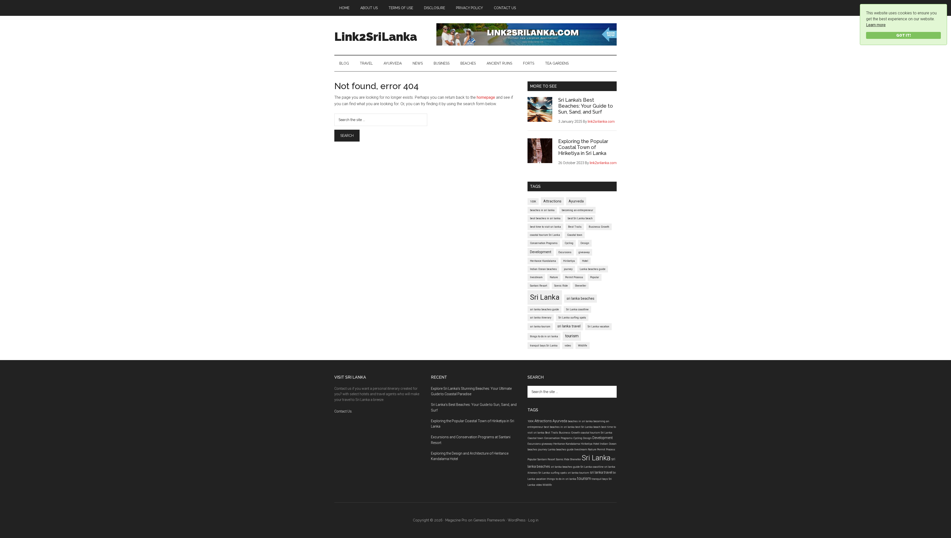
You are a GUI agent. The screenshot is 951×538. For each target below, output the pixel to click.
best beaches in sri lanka (545, 218)
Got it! (903, 35)
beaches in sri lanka (542, 210)
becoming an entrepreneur (577, 210)
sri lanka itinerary (540, 317)
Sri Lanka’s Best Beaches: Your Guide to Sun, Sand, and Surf (585, 106)
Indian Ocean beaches (543, 269)
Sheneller (580, 285)
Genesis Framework (489, 520)
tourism (572, 336)
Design (585, 243)
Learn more (876, 25)
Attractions (552, 201)
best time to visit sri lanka (545, 226)
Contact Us (343, 411)
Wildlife (582, 345)
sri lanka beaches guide (544, 309)
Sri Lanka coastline (577, 309)
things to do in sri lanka (544, 336)
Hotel (585, 261)
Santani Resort (538, 285)
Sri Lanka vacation (598, 326)
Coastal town (574, 235)
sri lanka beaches (580, 298)
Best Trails (574, 226)
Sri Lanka (544, 297)
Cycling (569, 243)
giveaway (584, 252)
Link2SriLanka (375, 37)
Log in (533, 520)
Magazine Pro (456, 520)
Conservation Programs (543, 243)
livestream (536, 277)
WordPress (517, 520)
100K (533, 201)
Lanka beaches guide (593, 269)
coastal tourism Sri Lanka (545, 235)
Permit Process (574, 277)
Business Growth (599, 226)
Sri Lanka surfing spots (572, 317)
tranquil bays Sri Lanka (543, 345)
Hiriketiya (569, 261)
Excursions (564, 252)
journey (568, 269)
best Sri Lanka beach (580, 218)
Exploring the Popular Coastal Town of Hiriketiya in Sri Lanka (583, 147)
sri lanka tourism (540, 326)
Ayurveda (576, 201)
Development (540, 252)
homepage (486, 97)
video (568, 345)
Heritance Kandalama (543, 261)
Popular (594, 277)
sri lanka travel (569, 326)
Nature (554, 277)
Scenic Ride (561, 285)
